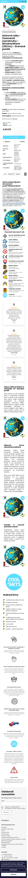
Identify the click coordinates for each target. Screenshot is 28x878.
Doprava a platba (5, 835)
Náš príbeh (4, 827)
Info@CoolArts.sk (8, 854)
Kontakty (3, 847)
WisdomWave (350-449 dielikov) (17, 146)
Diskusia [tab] (18, 174)
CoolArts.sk (6, 859)
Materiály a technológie (7, 829)
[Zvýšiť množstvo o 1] (23, 133)
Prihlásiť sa (6, 812)
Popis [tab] (5, 174)
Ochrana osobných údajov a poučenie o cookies (13, 839)
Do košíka (15, 137)
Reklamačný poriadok (6, 841)
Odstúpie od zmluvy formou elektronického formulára (12, 844)
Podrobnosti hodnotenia (9, 32)
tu (24, 866)
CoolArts (9, 125)
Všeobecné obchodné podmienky (9, 837)
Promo (3, 830)
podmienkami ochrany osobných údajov (15, 808)
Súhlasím (13, 874)
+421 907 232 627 (8, 856)
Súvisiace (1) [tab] (11, 174)
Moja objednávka (5, 842)
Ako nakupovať (5, 834)
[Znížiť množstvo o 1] (16, 133)
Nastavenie (13, 870)
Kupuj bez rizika (5, 832)
